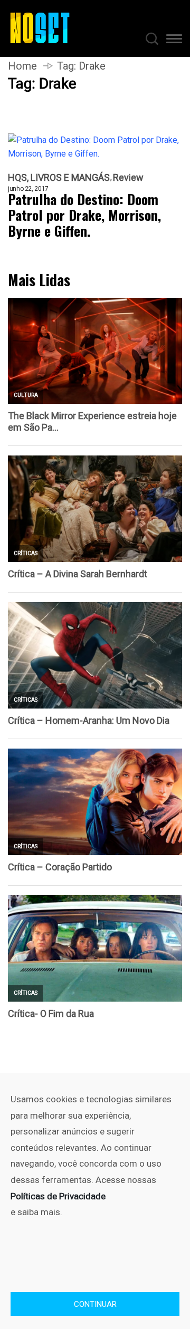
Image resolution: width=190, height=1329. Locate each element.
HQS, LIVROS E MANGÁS (59, 177)
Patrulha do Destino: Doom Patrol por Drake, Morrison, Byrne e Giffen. (84, 215)
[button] (174, 40)
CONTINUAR (95, 1304)
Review (128, 177)
